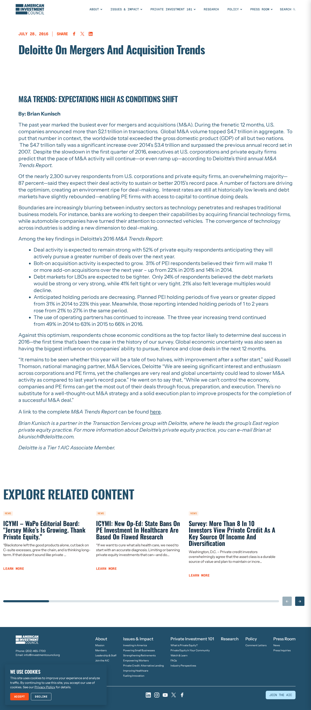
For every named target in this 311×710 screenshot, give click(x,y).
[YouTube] (165, 695)
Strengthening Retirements (139, 655)
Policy (233, 9)
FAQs (174, 660)
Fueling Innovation (133, 675)
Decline (41, 696)
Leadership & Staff (105, 655)
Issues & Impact (124, 9)
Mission (99, 645)
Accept (19, 696)
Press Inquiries (282, 650)
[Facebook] (182, 695)
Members (101, 650)
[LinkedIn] (148, 695)
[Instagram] (156, 695)
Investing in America (135, 645)
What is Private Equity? (184, 645)
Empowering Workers (136, 660)
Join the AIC (102, 660)
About (94, 9)
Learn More (13, 569)
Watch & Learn (179, 655)
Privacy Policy (44, 687)
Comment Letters (256, 645)
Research (211, 9)
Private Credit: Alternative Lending (143, 665)
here (155, 412)
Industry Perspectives (183, 665)
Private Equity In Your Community (190, 650)
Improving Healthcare (135, 670)
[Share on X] (82, 34)
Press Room (259, 9)
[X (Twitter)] (173, 695)
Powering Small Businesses (139, 650)
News (276, 645)
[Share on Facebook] (74, 34)
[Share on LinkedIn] (91, 34)
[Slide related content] (26, 601)
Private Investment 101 (171, 9)
